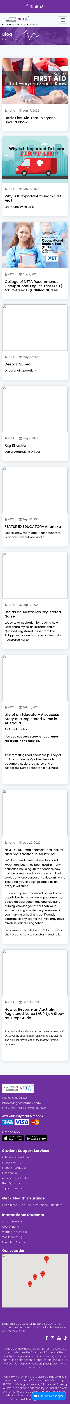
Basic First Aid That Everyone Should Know (30, 120)
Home (5, 39)
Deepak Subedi (18, 364)
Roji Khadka (15, 445)
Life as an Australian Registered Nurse (33, 614)
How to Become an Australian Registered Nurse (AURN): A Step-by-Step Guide (34, 1013)
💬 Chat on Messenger (48, 1396)
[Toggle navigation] (63, 19)
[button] (35, 1277)
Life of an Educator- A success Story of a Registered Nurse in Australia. (32, 719)
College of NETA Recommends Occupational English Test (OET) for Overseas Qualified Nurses (33, 286)
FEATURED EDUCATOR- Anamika (33, 526)
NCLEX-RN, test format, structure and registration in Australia (34, 852)
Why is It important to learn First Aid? (33, 198)
